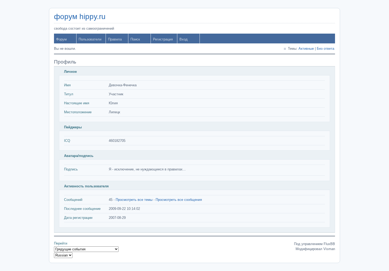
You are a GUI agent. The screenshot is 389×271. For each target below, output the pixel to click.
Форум (61, 39)
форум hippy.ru (80, 16)
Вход (183, 39)
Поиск (135, 39)
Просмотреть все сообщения (179, 200)
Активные (306, 49)
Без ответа (325, 49)
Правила (115, 39)
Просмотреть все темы (134, 200)
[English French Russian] (63, 255)
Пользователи (90, 39)
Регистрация (163, 39)
